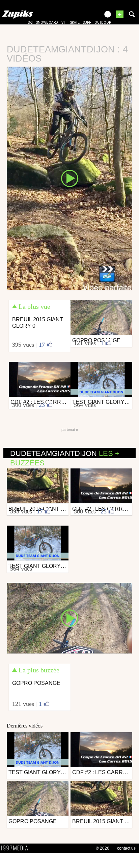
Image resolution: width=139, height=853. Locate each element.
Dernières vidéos (25, 726)
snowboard (47, 22)
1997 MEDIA (16, 848)
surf (87, 22)
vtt (64, 22)
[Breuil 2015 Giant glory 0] (69, 178)
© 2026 (102, 848)
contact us (126, 848)
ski (30, 22)
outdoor (102, 22)
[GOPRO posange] (69, 617)
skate (75, 22)
